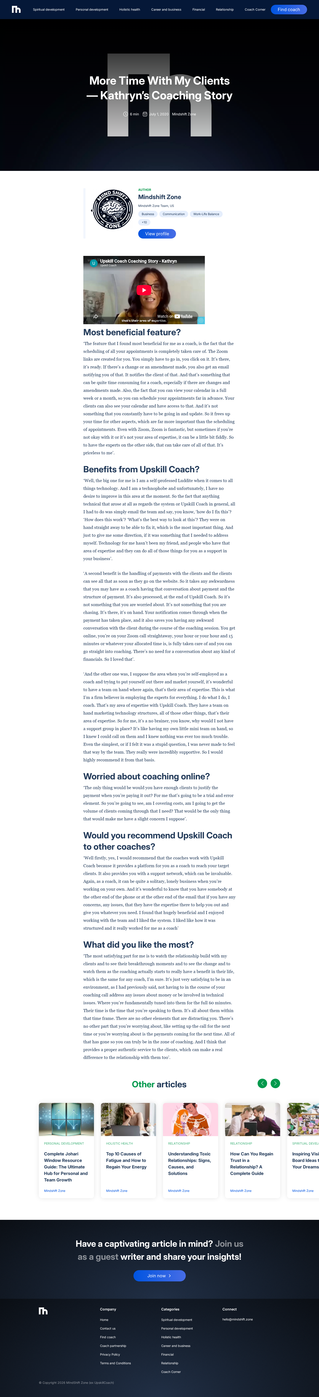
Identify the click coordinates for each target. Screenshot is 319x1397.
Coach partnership (113, 1346)
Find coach (289, 9)
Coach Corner (255, 9)
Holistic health (129, 9)
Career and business (166, 9)
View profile (157, 233)
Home (104, 1320)
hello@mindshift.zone (237, 1319)
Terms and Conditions (115, 1363)
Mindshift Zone (159, 197)
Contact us (107, 1328)
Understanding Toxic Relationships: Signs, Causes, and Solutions (189, 1163)
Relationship (225, 9)
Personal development (92, 9)
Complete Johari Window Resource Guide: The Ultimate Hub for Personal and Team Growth (66, 1167)
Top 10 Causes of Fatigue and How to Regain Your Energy (126, 1160)
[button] (262, 1083)
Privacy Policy (110, 1354)
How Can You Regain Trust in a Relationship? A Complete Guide (251, 1163)
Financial (198, 9)
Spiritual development (49, 9)
